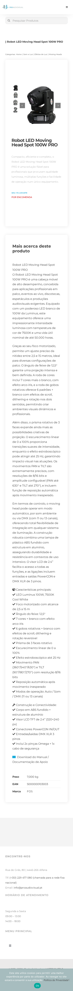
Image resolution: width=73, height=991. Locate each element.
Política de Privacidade (56, 980)
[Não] (68, 980)
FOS (30, 791)
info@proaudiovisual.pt (28, 887)
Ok (37, 985)
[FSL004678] (40, 105)
